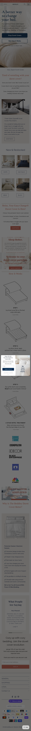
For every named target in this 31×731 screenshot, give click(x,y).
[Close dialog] (29, 356)
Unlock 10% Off (8, 369)
